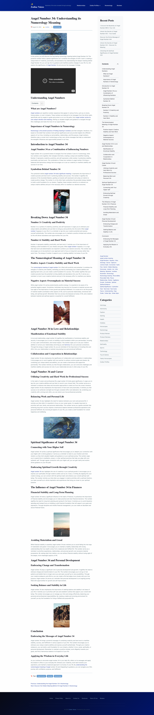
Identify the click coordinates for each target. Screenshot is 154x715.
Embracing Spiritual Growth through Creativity (109, 195)
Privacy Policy (59, 698)
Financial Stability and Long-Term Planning (110, 208)
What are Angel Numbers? (108, 75)
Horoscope (103, 269)
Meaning (50, 676)
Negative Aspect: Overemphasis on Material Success (108, 137)
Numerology (108, 5)
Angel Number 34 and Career (108, 164)
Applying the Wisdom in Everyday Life (110, 246)
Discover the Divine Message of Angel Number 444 (109, 38)
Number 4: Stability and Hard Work (110, 117)
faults (118, 265)
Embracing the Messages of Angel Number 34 (111, 240)
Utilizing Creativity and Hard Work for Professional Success (110, 170)
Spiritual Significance (105, 286)
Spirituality (103, 344)
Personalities (116, 275)
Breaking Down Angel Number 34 (108, 106)
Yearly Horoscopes (106, 358)
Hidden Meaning (112, 267)
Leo (113, 269)
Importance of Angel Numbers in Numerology (110, 80)
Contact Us (76, 698)
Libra (116, 269)
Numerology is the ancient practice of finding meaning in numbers (51, 130)
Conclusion (105, 236)
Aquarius (112, 260)
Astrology (102, 262)
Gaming (102, 316)
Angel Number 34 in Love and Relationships (110, 145)
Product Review (105, 333)
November (103, 273)
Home (51, 698)
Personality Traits (104, 278)
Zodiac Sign (108, 293)
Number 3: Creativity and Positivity (111, 111)
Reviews (119, 5)
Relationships (81, 5)
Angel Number (51, 65)
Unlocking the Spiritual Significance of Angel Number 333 (109, 53)
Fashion (102, 312)
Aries (116, 260)
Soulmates (108, 282)
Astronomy (103, 308)
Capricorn (113, 262)
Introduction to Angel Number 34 (108, 87)
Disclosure (84, 698)
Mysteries (108, 271)
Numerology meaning (106, 275)
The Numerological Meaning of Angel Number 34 (110, 124)
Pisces (112, 278)
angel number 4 (72, 246)
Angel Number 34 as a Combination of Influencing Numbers (110, 93)
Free (101, 267)
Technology (103, 351)
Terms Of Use (93, 698)
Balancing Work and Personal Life (109, 177)
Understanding (109, 291)
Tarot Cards (113, 289)
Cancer (108, 262)
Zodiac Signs (115, 293)
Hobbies (102, 323)
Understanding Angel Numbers (108, 70)
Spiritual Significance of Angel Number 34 (109, 183)
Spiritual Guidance (105, 284)
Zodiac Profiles (94, 5)
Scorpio (102, 282)
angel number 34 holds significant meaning (58, 173)
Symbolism (115, 286)
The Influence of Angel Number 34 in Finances (109, 203)
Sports (102, 348)
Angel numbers (35, 113)
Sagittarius (116, 280)
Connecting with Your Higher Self (109, 188)
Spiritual (114, 282)
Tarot (101, 289)
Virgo (115, 291)
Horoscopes (103, 326)
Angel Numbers (104, 260)
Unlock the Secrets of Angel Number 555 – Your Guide (108, 32)
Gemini (105, 267)
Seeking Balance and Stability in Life (109, 231)
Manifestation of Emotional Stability (109, 150)
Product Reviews (105, 337)
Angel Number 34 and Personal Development (109, 220)
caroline (47, 27)
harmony (67, 345)
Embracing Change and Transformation (110, 225)
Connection (112, 265)
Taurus (102, 291)
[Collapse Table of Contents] (118, 64)
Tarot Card (106, 289)
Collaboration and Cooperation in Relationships (108, 157)
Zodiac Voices (37, 6)
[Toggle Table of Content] (41, 103)
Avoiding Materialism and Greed (111, 213)
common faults (104, 265)
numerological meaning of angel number (45, 267)
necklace (114, 271)
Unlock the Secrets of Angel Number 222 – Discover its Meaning (108, 45)
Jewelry (109, 269)
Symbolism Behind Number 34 (108, 100)
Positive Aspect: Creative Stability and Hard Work (111, 131)
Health (102, 319)
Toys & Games (104, 355)
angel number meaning (106, 258)
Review (110, 280)
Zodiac (102, 293)
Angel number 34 (36, 471)
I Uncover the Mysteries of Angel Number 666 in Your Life (110, 27)
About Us (68, 698)
